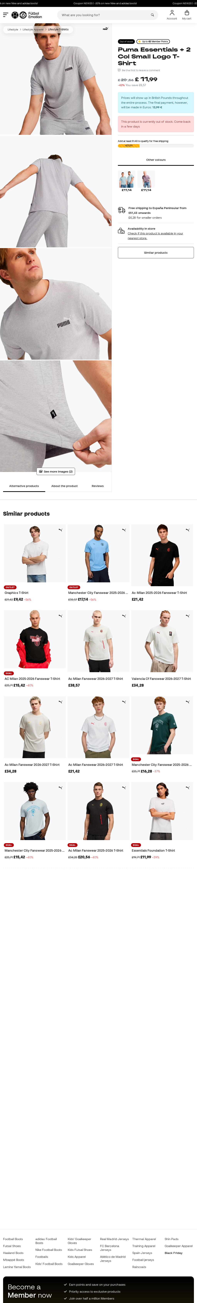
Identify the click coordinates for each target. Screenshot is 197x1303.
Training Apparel (143, 1246)
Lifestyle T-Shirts (58, 29)
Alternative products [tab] (24, 486)
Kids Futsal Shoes (80, 1249)
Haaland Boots (13, 1253)
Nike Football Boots (48, 1249)
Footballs (41, 1256)
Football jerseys (143, 1259)
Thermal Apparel (144, 1239)
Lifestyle (13, 29)
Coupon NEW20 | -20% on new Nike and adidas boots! (83, 3)
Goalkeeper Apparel (179, 1246)
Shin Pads (172, 1239)
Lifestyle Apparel (33, 29)
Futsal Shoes (12, 1246)
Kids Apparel (77, 1256)
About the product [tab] (64, 486)
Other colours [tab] (156, 159)
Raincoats (139, 1267)
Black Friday (173, 1253)
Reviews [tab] (98, 486)
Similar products (156, 252)
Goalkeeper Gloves (81, 1263)
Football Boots (13, 1239)
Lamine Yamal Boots (17, 1267)
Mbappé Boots (13, 1259)
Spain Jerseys (142, 1253)
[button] (156, 233)
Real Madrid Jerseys (114, 1239)
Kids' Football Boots (49, 1263)
